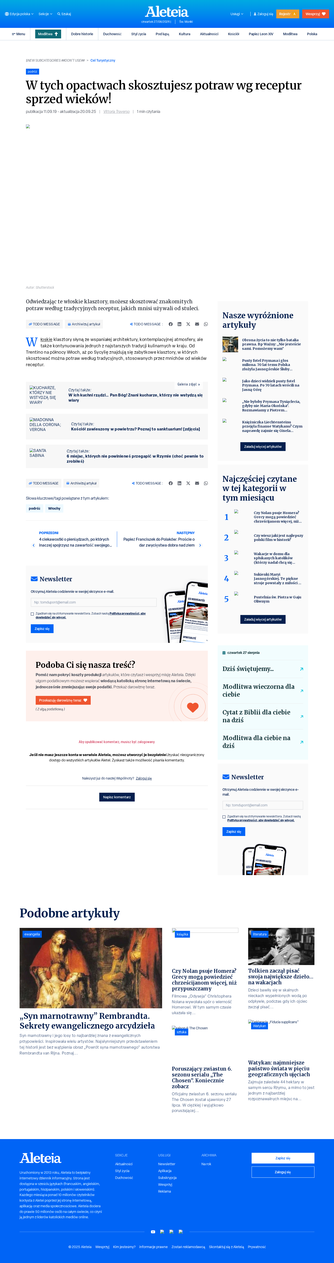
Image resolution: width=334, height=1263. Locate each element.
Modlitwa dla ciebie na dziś (256, 742)
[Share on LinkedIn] (179, 324)
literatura (260, 934)
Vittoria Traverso (116, 111)
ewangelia (32, 934)
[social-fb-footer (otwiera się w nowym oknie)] (162, 1231)
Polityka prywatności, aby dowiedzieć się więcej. (261, 820)
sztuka (181, 1032)
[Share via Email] (197, 324)
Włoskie (47, 339)
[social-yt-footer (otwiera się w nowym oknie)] (153, 1231)
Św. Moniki (186, 22)
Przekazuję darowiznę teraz (60, 700)
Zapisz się (42, 628)
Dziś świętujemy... (248, 669)
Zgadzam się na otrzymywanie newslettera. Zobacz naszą (91, 615)
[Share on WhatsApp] (206, 324)
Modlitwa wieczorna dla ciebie (259, 690)
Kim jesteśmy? (124, 1247)
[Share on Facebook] (171, 324)
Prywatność (257, 1247)
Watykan (259, 1026)
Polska (312, 34)
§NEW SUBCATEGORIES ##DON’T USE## (55, 60)
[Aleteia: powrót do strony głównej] (167, 11)
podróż (34, 508)
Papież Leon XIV (261, 34)
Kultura (184, 34)
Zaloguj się (265, 14)
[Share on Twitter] (188, 324)
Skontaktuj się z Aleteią (226, 1247)
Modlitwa (45, 34)
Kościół (233, 34)
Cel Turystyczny (102, 60)
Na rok (206, 1164)
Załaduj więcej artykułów (263, 446)
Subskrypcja (167, 1177)
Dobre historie (82, 34)
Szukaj (66, 14)
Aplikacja (164, 1171)
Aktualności (209, 34)
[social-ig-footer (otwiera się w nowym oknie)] (181, 1231)
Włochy (54, 508)
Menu (20, 34)
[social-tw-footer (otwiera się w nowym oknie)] (171, 1231)
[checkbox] (32, 614)
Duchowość (112, 34)
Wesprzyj (313, 13)
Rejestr (284, 13)
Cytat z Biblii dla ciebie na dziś (256, 716)
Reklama (164, 1191)
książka (182, 934)
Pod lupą (162, 34)
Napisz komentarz (117, 797)
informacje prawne (153, 1247)
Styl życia (138, 34)
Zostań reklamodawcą (188, 1247)
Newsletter (166, 1164)
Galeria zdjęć (187, 384)
